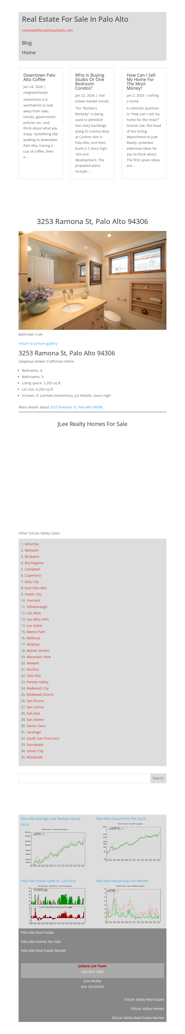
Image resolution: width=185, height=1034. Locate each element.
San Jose (33, 713)
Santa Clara (36, 725)
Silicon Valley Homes (147, 1008)
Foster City (33, 594)
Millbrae (33, 638)
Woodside (35, 757)
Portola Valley (37, 682)
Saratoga (34, 732)
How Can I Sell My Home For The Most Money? (141, 81)
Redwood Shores (40, 694)
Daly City (32, 581)
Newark (33, 663)
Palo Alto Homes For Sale (41, 941)
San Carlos (35, 707)
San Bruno (35, 700)
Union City (35, 751)
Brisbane (32, 556)
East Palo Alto (35, 588)
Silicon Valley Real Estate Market (138, 1017)
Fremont (33, 600)
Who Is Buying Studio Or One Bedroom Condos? (89, 81)
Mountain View (39, 657)
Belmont (31, 550)
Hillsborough (37, 606)
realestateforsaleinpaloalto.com (47, 30)
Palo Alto (34, 675)
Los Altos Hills (38, 619)
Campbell (32, 569)
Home (29, 52)
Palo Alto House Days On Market (122, 881)
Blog (27, 43)
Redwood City (38, 688)
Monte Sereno (38, 650)
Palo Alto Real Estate (37, 932)
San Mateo (35, 719)
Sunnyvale (35, 744)
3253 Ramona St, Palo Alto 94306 (76, 407)
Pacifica (33, 669)
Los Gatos (34, 625)
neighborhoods (35, 92)
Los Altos (34, 613)
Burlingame (34, 563)
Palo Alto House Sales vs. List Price (48, 881)
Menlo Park (36, 631)
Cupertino (33, 575)
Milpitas (33, 644)
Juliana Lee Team (92, 966)
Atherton (32, 544)
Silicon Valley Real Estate (144, 999)
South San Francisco (43, 738)
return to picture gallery (38, 343)
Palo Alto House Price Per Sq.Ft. (121, 818)
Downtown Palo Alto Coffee (39, 77)
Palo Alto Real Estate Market (43, 950)
